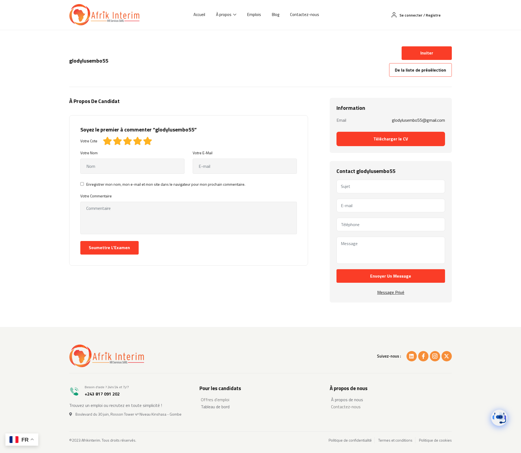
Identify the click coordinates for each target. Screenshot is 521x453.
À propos (224, 14)
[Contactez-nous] (391, 406)
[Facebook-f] (423, 356)
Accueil (199, 14)
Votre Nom (89, 153)
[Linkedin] (411, 356)
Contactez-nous (304, 14)
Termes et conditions (395, 440)
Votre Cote (88, 141)
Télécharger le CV (390, 139)
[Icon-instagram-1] (435, 356)
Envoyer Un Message (390, 276)
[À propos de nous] (391, 399)
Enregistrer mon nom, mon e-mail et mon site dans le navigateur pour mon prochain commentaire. (165, 184)
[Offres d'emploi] (260, 399)
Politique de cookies (435, 440)
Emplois (254, 14)
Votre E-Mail (202, 153)
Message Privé (390, 292)
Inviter (426, 53)
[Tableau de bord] (260, 406)
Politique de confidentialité (350, 440)
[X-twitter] (446, 356)
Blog (275, 14)
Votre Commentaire (96, 196)
